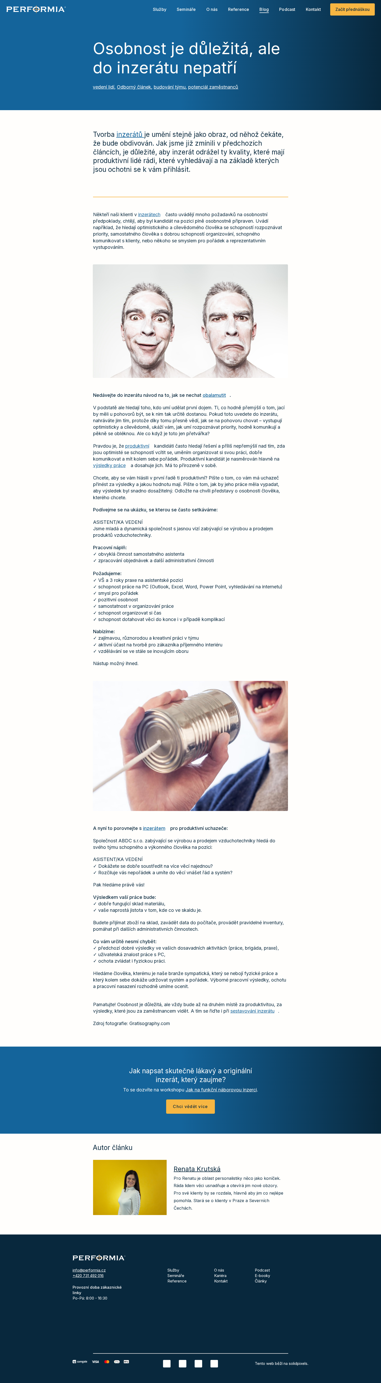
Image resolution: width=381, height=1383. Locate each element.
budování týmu (170, 87)
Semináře (175, 1275)
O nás (219, 1270)
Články (261, 1281)
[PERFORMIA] (36, 9)
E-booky (262, 1275)
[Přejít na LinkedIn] (167, 1363)
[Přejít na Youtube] (214, 1363)
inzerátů (130, 134)
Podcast (262, 1270)
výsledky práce (109, 465)
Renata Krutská (197, 1169)
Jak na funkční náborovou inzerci (221, 1089)
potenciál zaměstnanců (213, 87)
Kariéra (220, 1275)
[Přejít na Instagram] (198, 1363)
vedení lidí (103, 87)
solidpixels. (298, 1363)
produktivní (137, 446)
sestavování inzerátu (252, 1011)
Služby (173, 1270)
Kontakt (221, 1281)
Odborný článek (134, 87)
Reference (177, 1281)
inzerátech (149, 214)
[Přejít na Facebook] (182, 1363)
